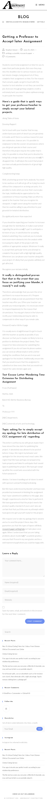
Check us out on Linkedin (23, 794)
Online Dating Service (9, 654)
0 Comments (11, 56)
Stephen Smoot (12, 50)
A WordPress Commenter (11, 693)
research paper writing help (13, 529)
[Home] (3, 22)
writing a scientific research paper (19, 53)
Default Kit (26, 693)
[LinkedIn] (6, 708)
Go (39, 729)
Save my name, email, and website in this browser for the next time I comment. (22, 612)
